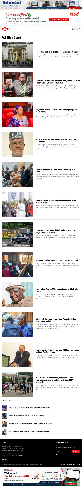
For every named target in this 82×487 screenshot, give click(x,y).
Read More (5, 459)
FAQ (74, 464)
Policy (78, 464)
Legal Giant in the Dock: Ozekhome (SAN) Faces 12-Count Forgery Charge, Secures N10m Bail (58, 82)
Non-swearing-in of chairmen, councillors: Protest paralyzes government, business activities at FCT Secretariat (55, 380)
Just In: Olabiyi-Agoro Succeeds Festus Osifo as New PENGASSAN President (29, 408)
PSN (41, 464)
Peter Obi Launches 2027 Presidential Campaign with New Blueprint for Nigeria (30, 423)
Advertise (69, 464)
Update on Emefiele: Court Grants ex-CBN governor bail (57, 260)
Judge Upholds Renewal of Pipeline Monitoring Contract (57, 52)
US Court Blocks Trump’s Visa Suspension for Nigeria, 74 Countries (26, 416)
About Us (62, 464)
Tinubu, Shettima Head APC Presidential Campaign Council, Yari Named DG (28, 431)
